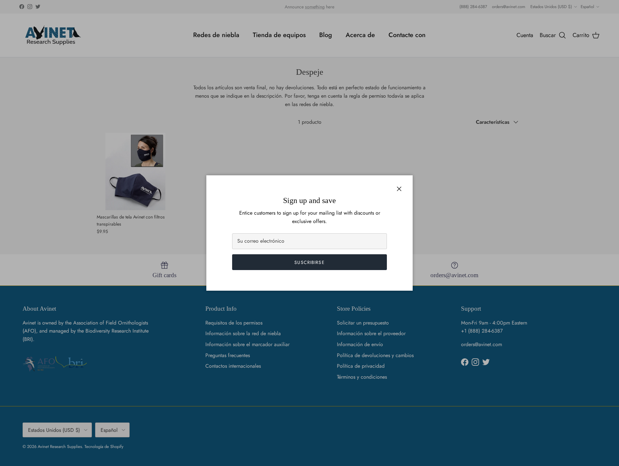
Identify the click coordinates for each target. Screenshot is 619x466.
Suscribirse (309, 262)
